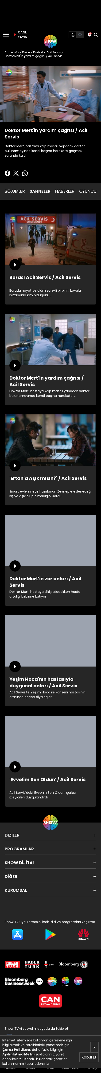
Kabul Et (89, 1057)
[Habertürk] (12, 964)
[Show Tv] (50, 41)
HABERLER (64, 191)
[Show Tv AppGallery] (83, 934)
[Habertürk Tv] (32, 964)
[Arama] (95, 34)
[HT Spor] (49, 964)
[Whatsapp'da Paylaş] (25, 173)
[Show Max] (78, 981)
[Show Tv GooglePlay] (50, 934)
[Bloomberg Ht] (73, 964)
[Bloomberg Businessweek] (24, 981)
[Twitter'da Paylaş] (16, 173)
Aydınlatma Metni (18, 1054)
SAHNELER (40, 191)
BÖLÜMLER (15, 191)
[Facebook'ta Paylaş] (7, 173)
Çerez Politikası (16, 1049)
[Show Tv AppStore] (17, 934)
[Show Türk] (65, 981)
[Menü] (6, 34)
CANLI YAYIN (22, 34)
